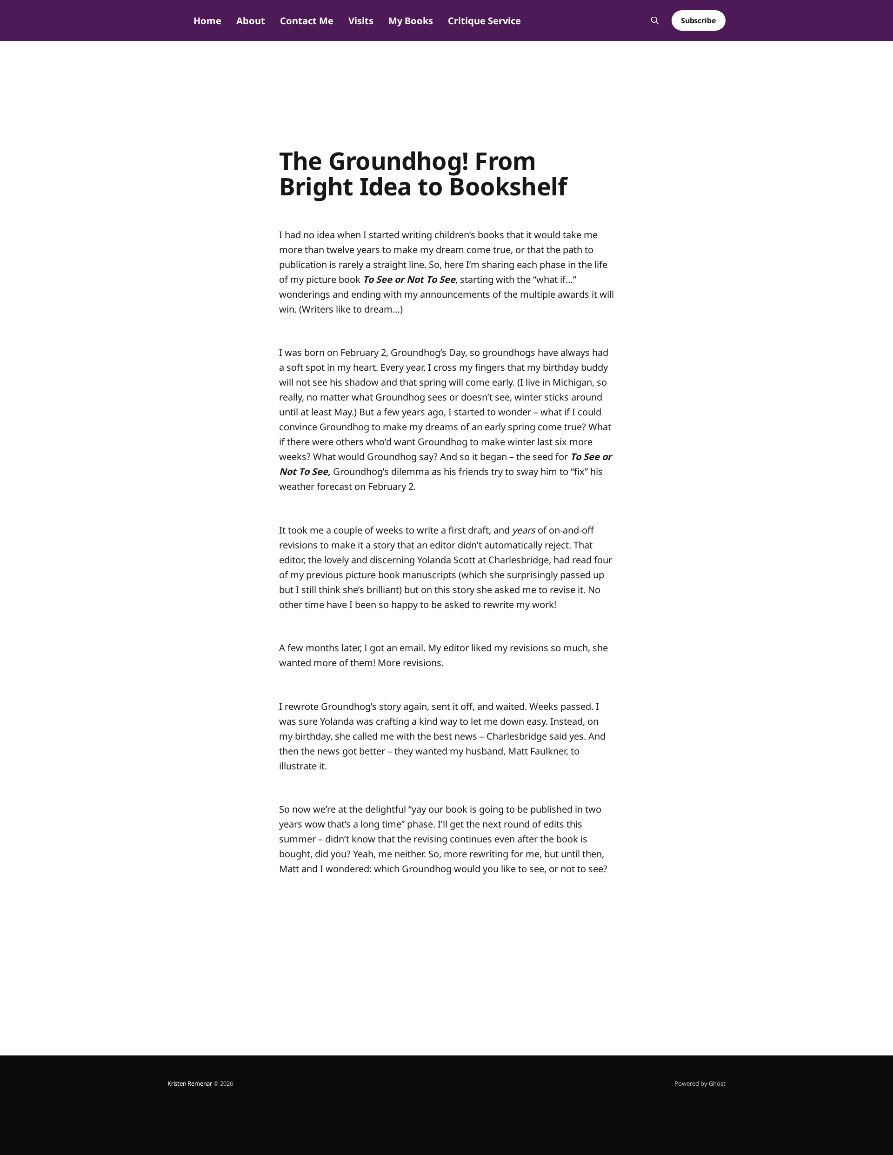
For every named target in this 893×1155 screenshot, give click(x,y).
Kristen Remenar (189, 1083)
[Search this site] (654, 20)
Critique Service (484, 20)
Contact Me (306, 20)
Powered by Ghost (700, 1083)
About (250, 20)
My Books (410, 20)
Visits (360, 20)
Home (207, 20)
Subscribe (698, 20)
